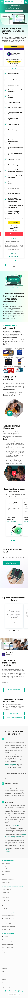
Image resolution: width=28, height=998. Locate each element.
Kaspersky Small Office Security (8, 915)
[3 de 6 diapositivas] (13, 630)
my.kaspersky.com (17, 825)
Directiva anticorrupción (16, 959)
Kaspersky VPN (5, 874)
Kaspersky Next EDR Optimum (8, 921)
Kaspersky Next (5, 936)
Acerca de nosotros (4, 968)
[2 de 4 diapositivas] (13, 540)
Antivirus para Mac (5, 892)
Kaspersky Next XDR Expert (7, 944)
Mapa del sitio (4, 982)
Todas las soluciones (6, 882)
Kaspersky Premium (6, 868)
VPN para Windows (5, 900)
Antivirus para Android (6, 889)
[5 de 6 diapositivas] (16, 630)
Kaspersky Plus (5, 866)
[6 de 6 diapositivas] (18, 630)
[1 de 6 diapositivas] (10, 630)
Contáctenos (4, 965)
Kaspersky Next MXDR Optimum (8, 926)
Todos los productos (6, 929)
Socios (3, 971)
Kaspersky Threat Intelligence (8, 947)
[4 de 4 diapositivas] (16, 540)
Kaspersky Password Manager (8, 879)
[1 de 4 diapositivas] (11, 540)
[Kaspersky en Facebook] (6, 991)
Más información (11, 521)
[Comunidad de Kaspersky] (22, 991)
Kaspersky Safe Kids (6, 871)
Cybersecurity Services (6, 939)
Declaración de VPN (14, 256)
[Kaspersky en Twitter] (9, 991)
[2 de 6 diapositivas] (11, 630)
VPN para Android (5, 903)
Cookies (10, 959)
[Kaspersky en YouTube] (15, 991)
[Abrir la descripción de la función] (6, 73)
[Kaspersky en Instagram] (19, 991)
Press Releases (4, 979)
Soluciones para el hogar (8, 860)
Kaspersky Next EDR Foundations (8, 918)
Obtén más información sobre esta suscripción (14, 252)
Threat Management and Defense (8, 941)
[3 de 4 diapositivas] (15, 540)
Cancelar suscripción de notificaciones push (8, 987)
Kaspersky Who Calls (6, 876)
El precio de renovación (10, 764)
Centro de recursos (4, 976)
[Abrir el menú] (2, 2)
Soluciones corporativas (8, 933)
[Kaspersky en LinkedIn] (12, 991)
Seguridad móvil (5, 894)
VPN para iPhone (5, 905)
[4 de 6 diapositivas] (15, 630)
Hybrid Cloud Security (6, 950)
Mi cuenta (26, 2)
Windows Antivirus (5, 897)
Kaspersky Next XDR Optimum (8, 923)
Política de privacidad (5, 959)
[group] (14, 517)
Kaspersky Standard (6, 863)
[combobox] (22, 2)
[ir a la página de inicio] (9, 2)
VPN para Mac (4, 908)
